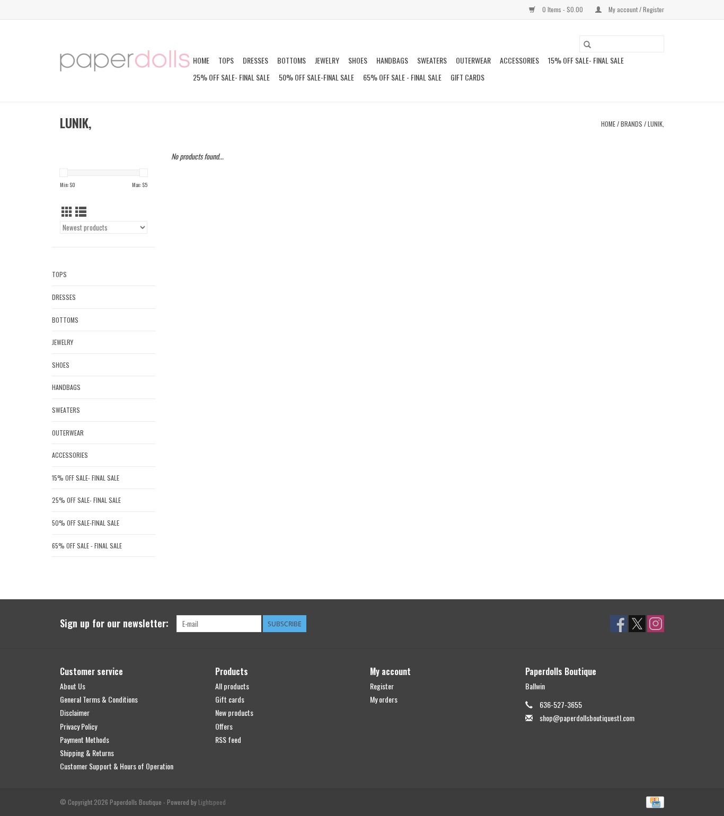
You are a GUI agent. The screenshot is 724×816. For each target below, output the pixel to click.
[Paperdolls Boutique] (125, 61)
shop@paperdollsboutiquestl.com (587, 717)
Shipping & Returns (87, 752)
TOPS (226, 60)
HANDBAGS (392, 60)
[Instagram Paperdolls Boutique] (655, 623)
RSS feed (228, 739)
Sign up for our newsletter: (114, 623)
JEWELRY (327, 60)
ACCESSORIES (519, 60)
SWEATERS (432, 60)
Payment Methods (84, 739)
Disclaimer (75, 712)
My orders (384, 699)
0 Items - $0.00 (563, 9)
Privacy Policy (78, 726)
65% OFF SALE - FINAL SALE (402, 77)
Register (382, 685)
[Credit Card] (653, 801)
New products (234, 712)
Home (201, 60)
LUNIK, (656, 123)
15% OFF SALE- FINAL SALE (586, 60)
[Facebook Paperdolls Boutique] (618, 623)
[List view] (80, 211)
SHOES (357, 60)
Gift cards (467, 77)
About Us (72, 685)
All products (232, 685)
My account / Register (635, 9)
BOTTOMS (291, 60)
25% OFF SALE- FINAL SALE (231, 77)
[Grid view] (67, 211)
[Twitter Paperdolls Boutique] (637, 623)
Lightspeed (212, 801)
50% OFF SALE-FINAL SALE (316, 77)
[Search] (587, 44)
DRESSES (255, 60)
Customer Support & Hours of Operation (116, 765)
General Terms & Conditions (99, 699)
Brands (631, 123)
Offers (224, 726)
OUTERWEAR (473, 60)
